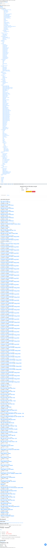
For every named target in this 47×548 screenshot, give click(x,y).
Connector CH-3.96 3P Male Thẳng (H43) (10, 378)
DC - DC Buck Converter (6, 160)
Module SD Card (5, 96)
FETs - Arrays (6, 12)
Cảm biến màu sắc (5, 50)
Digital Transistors (6, 22)
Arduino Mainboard (5, 33)
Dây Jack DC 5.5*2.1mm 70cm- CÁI (9, 438)
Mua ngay (33, 191)
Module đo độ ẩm (5, 104)
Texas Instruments (5, 65)
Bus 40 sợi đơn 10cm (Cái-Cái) (8, 404)
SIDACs (5, 19)
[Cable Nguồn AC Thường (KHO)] (5, 476)
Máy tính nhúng (3, 79)
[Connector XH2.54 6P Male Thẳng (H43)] (6, 255)
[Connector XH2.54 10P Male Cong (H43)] (6, 299)
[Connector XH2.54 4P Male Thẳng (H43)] (6, 267)
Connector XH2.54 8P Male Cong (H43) (10, 246)
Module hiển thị (5, 101)
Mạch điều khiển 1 (5, 153)
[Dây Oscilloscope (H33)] (4, 502)
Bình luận (8, 195)
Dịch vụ (4, 520)
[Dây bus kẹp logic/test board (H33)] (6, 489)
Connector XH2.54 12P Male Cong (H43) (10, 294)
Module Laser (4, 125)
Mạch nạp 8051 (5, 66)
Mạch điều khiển (5, 77)
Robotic (2, 167)
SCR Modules (6, 20)
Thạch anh (4, 141)
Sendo (2, 180)
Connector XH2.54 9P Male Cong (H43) (10, 239)
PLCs (2, 152)
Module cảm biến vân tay (6, 111)
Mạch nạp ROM (5, 68)
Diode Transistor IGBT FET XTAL (7, 9)
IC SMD (4, 130)
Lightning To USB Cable (6, 407)
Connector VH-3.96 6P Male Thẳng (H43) (10, 316)
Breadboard (2, 40)
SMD (4, 143)
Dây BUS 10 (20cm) (5, 227)
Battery (4, 163)
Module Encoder (5, 124)
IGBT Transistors (6, 11)
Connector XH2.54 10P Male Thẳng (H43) (10, 297)
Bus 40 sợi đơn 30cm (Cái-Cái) (8, 394)
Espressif (4, 60)
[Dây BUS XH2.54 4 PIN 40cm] (5, 210)
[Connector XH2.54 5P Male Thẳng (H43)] (6, 261)
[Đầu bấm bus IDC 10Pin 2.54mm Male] (6, 232)
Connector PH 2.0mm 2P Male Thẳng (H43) (10, 356)
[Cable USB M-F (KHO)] (4, 452)
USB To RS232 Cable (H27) (7, 509)
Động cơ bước (5, 169)
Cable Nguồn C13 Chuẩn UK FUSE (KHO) (10, 449)
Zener (5, 145)
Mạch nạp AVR (5, 67)
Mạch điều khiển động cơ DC (6, 172)
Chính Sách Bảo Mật (8, 522)
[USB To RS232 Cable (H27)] (4, 508)
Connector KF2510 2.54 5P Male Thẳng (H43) (11, 360)
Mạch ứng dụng (3, 36)
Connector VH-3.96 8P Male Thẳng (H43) (10, 306)
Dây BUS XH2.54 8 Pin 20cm (7, 205)
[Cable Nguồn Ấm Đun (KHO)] (5, 444)
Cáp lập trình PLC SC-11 (6, 385)
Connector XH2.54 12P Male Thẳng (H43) (10, 290)
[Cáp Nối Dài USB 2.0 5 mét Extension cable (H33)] (7, 486)
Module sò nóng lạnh (5, 95)
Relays (3, 140)
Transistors (4, 136)
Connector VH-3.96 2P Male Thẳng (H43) (10, 341)
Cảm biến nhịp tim (5, 49)
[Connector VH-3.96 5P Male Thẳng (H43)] (6, 321)
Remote (2, 71)
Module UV (4, 91)
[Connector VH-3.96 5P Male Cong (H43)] (6, 324)
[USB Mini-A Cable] (3, 511)
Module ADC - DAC (5, 128)
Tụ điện (4, 139)
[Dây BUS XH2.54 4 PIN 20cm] (5, 213)
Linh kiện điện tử (3, 129)
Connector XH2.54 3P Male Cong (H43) (10, 278)
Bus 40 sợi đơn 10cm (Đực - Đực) (8, 400)
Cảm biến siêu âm (5, 58)
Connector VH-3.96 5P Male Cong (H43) (10, 325)
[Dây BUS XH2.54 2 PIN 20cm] (5, 219)
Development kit (3, 59)
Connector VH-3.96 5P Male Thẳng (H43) (10, 322)
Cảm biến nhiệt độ (5, 45)
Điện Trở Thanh (6, 148)
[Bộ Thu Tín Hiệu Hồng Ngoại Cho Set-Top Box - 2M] (8, 412)
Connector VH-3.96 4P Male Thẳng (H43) (10, 328)
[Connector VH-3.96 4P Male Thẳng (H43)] (6, 327)
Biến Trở (5, 147)
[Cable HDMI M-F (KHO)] (4, 456)
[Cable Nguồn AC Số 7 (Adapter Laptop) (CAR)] (7, 472)
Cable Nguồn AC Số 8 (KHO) (7, 469)
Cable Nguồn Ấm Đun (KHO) (7, 445)
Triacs (5, 21)
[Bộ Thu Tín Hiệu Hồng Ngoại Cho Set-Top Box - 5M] (8, 415)
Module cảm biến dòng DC (6, 116)
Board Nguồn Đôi (5, 157)
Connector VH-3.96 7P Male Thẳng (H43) (10, 309)
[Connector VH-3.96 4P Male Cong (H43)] (6, 330)
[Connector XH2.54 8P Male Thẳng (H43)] (6, 241)
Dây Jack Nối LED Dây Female (7, 422)
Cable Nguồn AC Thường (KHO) (8, 477)
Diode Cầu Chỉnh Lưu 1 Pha (7, 27)
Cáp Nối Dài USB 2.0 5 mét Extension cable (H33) (12, 487)
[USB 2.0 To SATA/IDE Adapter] (5, 514)
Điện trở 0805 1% (6, 149)
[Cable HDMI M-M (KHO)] (4, 460)
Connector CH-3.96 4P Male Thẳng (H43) (10, 375)
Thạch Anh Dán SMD (6, 17)
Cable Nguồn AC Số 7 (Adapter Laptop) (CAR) (11, 473)
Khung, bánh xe (5, 168)
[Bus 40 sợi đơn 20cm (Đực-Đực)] (5, 492)
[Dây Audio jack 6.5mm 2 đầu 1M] (5, 434)
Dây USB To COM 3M (5, 202)
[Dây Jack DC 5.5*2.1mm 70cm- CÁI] (6, 437)
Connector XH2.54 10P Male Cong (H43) (10, 300)
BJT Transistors (6, 24)
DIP (4, 144)
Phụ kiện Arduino (5, 35)
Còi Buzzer (4, 126)
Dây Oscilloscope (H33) (6, 503)
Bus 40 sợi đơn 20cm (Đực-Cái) (8, 497)
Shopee (2, 179)
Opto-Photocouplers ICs (6, 135)
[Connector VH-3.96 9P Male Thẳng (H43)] (6, 302)
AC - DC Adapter (5, 162)
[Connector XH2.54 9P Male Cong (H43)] (6, 238)
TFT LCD (4, 74)
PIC (3, 64)
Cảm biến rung (5, 55)
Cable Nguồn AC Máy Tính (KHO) (8, 481)
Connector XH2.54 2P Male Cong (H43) (10, 284)
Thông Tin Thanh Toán (20, 522)
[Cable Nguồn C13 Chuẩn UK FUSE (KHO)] (6, 448)
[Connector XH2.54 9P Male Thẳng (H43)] (6, 235)
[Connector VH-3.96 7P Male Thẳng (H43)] (6, 308)
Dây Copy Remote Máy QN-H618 (8, 419)
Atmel (3, 84)
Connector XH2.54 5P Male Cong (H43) (10, 265)
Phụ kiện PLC (4, 155)
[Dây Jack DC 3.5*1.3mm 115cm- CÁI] (6, 440)
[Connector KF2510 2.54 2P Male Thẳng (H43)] (7, 368)
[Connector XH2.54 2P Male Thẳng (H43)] (6, 280)
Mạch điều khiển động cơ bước (7, 171)
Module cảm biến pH (5, 90)
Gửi (9, 526)
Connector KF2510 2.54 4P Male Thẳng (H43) (11, 363)
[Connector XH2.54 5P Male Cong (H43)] (6, 264)
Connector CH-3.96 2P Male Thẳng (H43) (10, 382)
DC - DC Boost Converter (6, 159)
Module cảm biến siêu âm (6, 112)
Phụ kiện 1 (4, 164)
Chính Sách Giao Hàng (3, 522)
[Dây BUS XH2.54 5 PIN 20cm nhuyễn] (6, 431)
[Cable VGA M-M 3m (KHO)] (4, 464)
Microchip (4, 83)
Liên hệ (2, 182)
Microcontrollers (3, 81)
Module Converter (5, 121)
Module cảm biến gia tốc (6, 115)
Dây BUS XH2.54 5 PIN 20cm (7, 208)
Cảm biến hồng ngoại (5, 57)
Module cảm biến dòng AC (6, 117)
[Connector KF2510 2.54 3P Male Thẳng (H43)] (7, 365)
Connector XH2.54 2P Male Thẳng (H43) (10, 281)
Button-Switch (4, 133)
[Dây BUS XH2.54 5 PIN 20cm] (5, 207)
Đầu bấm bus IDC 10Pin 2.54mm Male (9, 233)
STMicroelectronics (6, 31)
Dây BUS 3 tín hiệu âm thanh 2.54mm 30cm (10, 224)
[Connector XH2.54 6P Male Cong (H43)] (6, 258)
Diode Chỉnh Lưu (6, 29)
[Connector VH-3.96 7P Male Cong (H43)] (6, 311)
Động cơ (4, 76)
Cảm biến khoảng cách (6, 52)
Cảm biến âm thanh (5, 53)
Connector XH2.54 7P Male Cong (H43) (10, 253)
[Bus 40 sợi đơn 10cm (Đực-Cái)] (5, 396)
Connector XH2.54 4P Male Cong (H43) (10, 272)
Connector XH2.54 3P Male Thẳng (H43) (10, 275)
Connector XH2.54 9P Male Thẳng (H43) (10, 236)
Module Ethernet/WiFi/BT (6, 105)
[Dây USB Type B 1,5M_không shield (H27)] (6, 505)
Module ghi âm (5, 102)
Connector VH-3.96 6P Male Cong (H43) (10, 319)
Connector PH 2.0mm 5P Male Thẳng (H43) (10, 347)
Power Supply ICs (5, 134)
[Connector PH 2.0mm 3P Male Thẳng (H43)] (7, 352)
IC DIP (3, 131)
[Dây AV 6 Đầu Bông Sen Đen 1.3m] (5, 229)
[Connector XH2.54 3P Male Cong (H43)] (6, 277)
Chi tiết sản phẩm (3, 195)
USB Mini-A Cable (5, 512)
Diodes (5, 146)
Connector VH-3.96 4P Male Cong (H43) (10, 331)
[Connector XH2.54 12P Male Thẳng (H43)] (6, 289)
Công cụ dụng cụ (5, 166)
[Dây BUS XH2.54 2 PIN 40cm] (5, 216)
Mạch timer (4, 38)
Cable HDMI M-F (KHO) (6, 457)
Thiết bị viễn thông (3, 174)
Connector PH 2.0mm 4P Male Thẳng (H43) (10, 350)
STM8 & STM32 (5, 63)
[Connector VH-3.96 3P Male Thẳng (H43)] (6, 333)
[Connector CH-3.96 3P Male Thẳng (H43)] (6, 377)
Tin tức (2, 181)
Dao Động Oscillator (6, 15)
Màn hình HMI (4, 73)
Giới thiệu (2, 177)
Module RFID (4, 98)
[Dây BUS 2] (2, 483)
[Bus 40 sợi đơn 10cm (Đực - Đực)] (5, 399)
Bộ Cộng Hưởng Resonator (7, 16)
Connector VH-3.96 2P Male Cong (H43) (10, 344)
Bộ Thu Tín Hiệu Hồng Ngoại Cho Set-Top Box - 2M (12, 413)
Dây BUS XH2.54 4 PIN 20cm (7, 214)
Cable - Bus (2, 41)
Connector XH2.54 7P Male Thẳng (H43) (10, 250)
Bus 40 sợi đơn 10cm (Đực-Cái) (8, 397)
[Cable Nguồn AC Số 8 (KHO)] (5, 468)
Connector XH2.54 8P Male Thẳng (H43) (10, 243)
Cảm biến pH (4, 44)
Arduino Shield (5, 34)
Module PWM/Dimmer (5, 107)
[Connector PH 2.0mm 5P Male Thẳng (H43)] (7, 346)
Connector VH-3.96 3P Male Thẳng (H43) (10, 334)
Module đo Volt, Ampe (6, 103)
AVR (3, 62)
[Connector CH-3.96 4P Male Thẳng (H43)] (6, 374)
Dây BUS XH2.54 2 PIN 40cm (7, 217)
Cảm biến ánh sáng (5, 48)
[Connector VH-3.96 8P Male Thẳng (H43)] (6, 305)
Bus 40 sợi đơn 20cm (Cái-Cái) (8, 500)
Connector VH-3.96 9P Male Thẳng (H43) (10, 303)
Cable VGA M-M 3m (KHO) (7, 465)
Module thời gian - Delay (6, 93)
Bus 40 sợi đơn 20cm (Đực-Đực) (8, 493)
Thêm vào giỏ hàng (28, 191)
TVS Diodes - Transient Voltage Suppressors (10, 26)
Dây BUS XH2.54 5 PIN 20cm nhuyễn (9, 432)
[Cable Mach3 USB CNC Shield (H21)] (6, 409)
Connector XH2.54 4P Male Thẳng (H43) (10, 268)
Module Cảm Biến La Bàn (6, 86)
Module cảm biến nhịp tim (6, 109)
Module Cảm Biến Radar (6, 85)
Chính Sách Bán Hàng (14, 522)
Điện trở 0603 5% (6, 150)
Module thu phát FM (5, 92)
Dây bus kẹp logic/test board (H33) (9, 490)
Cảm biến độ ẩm (5, 46)
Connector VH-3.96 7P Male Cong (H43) (10, 312)
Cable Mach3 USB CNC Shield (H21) (9, 410)
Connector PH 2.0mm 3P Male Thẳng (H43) (10, 353)
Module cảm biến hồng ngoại (6, 114)
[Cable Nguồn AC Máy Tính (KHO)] (5, 480)
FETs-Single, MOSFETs (7, 14)
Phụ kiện (4, 78)
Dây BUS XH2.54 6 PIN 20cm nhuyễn (9, 429)
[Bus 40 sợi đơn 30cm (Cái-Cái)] (5, 393)
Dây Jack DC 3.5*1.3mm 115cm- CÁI (9, 441)
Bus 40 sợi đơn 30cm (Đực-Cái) (8, 391)
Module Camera (5, 122)
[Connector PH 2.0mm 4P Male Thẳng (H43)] (7, 349)
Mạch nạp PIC (4, 69)
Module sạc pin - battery (6, 97)
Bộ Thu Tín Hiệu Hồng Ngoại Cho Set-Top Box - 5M (12, 416)
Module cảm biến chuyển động (7, 110)
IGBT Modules (6, 10)
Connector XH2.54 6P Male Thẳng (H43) (10, 256)
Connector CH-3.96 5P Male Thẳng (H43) (10, 372)
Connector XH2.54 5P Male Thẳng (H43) (10, 262)
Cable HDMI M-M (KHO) (6, 461)
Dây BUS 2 (3, 484)
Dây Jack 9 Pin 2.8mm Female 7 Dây (9, 426)
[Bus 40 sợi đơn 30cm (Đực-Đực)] (5, 387)
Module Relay (4, 100)
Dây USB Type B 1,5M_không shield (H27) (10, 506)
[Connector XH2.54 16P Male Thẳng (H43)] (6, 286)
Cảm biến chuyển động (6, 47)
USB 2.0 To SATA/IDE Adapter (7, 515)
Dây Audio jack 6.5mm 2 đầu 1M (8, 435)
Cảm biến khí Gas (5, 54)
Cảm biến (2, 43)
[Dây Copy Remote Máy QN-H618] (5, 418)
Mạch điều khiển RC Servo (6, 173)
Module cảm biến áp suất (6, 119)
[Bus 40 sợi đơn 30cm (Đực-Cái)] (5, 390)
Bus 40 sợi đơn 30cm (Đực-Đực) (8, 388)
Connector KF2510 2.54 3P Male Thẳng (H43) (11, 366)
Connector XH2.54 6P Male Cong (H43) (10, 259)
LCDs (3, 138)
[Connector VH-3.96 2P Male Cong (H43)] (6, 343)
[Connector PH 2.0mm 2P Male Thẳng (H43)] (7, 355)
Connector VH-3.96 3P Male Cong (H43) (10, 338)
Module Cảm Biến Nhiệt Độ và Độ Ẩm (8, 87)
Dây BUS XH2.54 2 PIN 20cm (7, 220)
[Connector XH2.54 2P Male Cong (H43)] (6, 283)
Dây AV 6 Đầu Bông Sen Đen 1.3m (8, 230)
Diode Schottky (6, 28)
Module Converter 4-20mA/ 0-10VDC (8, 88)
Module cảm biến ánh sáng (6, 120)
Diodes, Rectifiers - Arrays (7, 25)
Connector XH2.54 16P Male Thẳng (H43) (10, 287)
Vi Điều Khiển (4, 30)
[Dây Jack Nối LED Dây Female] (5, 421)
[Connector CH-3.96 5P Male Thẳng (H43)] (6, 371)
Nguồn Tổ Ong (5, 158)
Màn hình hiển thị (3, 72)
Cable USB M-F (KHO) (6, 453)
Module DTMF (4, 106)
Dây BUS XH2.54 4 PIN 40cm (7, 211)
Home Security (5, 39)
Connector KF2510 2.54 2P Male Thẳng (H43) (11, 369)
